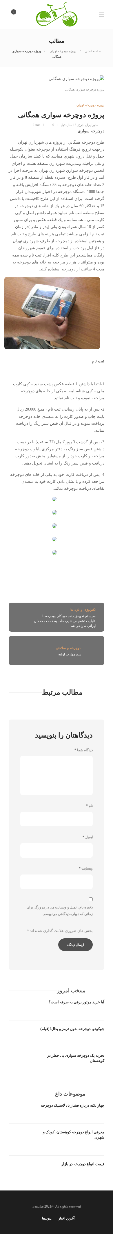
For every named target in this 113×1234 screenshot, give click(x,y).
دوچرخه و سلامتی (68, 648)
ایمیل (88, 837)
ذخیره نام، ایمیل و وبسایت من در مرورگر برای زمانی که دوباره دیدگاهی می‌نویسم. (60, 910)
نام (89, 806)
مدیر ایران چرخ (88, 125)
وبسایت (86, 868)
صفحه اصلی (92, 51)
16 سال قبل (68, 125)
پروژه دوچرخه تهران (62, 51)
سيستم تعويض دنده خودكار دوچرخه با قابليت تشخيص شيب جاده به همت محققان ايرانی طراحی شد (65, 621)
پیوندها (46, 1218)
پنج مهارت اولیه (69, 654)
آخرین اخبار (66, 1218)
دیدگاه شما (83, 750)
